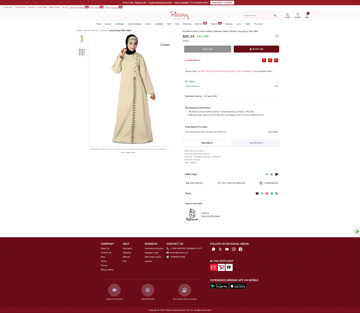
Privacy (104, 265)
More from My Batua (210, 216)
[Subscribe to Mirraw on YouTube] (227, 249)
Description (207, 143)
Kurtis (148, 24)
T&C (276, 86)
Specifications (256, 143)
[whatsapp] (262, 193)
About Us (105, 248)
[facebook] (271, 193)
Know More (273, 132)
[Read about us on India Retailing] (221, 267)
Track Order (42, 7)
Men (169, 24)
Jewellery (159, 24)
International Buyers (154, 248)
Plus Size (258, 24)
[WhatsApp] (267, 174)
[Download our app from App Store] (237, 285)
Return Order (54, 7)
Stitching (31, 7)
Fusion (248, 24)
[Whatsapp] (213, 249)
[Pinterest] (267, 193)
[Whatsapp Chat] (357, 231)
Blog (103, 257)
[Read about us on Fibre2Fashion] (229, 267)
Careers (148, 261)
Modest (229, 24)
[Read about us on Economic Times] (213, 267)
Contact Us (7, 7)
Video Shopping (114, 7)
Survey (65, 7)
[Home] (179, 15)
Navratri (200, 23)
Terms (103, 261)
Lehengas (119, 24)
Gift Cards (97, 7)
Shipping (127, 252)
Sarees (108, 24)
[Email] (276, 174)
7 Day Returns (20, 7)
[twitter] (276, 193)
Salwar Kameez (135, 24)
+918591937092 (177, 257)
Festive (216, 23)
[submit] (275, 15)
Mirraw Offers (107, 270)
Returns (126, 257)
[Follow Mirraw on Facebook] (240, 249)
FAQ (125, 261)
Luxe (238, 24)
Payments (127, 248)
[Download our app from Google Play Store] (219, 285)
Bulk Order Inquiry (79, 7)
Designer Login (152, 252)
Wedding (187, 24)
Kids (177, 24)
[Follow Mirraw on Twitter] (220, 249)
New (99, 24)
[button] (81, 39)
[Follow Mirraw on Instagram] (234, 249)
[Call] (271, 174)
